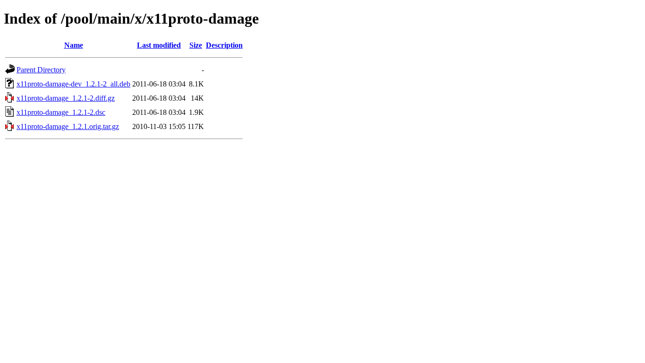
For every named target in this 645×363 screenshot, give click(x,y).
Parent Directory (41, 70)
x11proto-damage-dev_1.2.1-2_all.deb (73, 84)
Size (195, 45)
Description (224, 45)
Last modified (159, 45)
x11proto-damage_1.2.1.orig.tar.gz (68, 126)
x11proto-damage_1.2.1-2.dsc (61, 112)
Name (73, 45)
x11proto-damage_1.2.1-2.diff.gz (66, 98)
